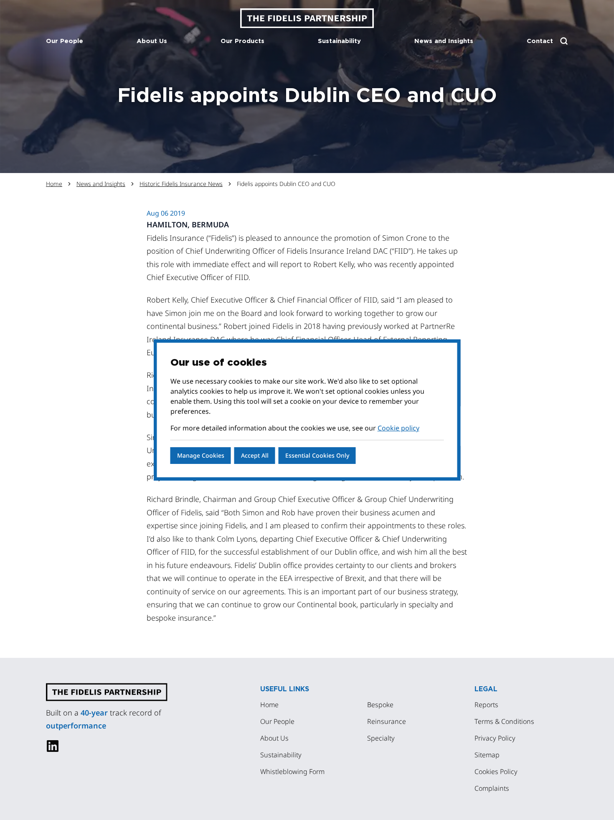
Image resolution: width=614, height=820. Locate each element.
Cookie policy (398, 428)
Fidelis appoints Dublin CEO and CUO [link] (286, 184)
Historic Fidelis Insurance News (181, 184)
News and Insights (100, 184)
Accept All (255, 455)
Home (54, 184)
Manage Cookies (200, 455)
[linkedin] (52, 746)
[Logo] (307, 18)
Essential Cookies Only (317, 455)
